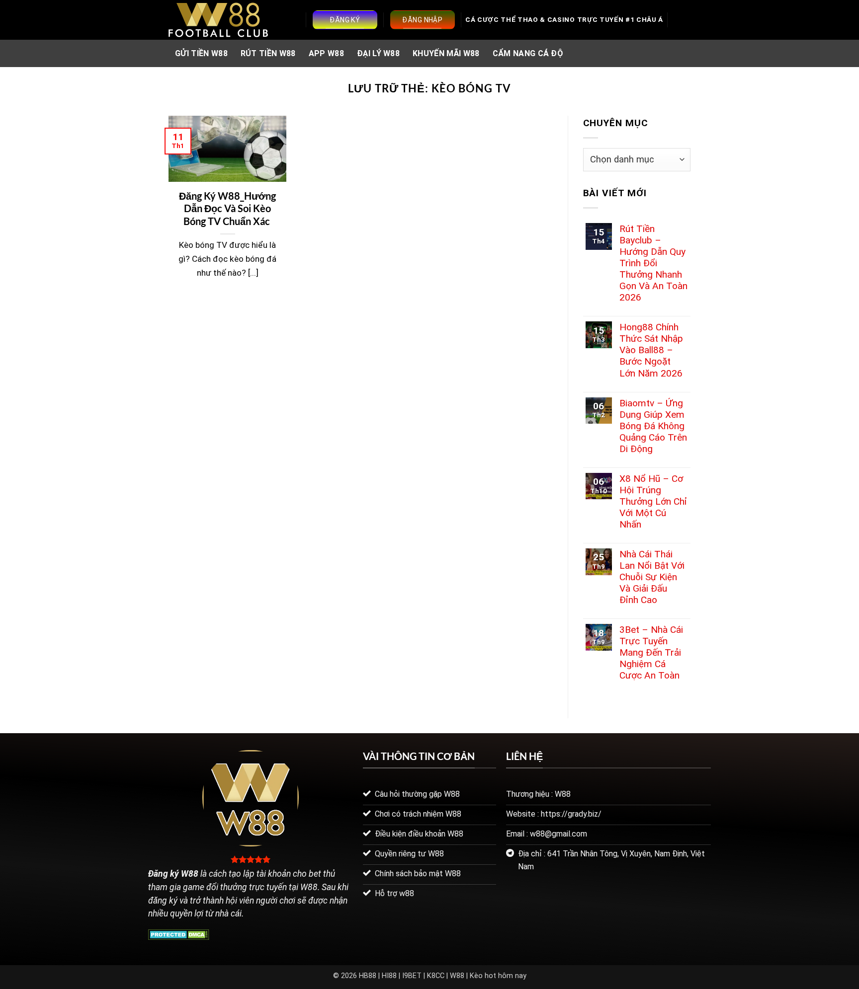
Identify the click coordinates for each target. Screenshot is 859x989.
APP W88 (326, 53)
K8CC (435, 976)
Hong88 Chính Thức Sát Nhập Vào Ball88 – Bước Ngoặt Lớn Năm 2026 (651, 350)
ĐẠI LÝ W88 (378, 53)
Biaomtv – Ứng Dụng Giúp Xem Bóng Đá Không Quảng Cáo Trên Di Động (653, 426)
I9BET (412, 976)
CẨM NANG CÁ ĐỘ (528, 53)
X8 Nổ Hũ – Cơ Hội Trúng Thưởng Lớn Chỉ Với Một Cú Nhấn (653, 501)
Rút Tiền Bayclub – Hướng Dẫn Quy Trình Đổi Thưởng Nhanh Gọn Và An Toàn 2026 (653, 263)
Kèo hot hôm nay (498, 976)
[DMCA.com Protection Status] (178, 934)
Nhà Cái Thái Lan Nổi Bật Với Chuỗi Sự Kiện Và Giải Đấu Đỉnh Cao (652, 577)
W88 (457, 976)
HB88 (367, 976)
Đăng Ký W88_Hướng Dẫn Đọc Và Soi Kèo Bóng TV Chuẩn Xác (227, 209)
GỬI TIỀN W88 (201, 53)
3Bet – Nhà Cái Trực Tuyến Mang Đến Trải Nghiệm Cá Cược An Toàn (651, 652)
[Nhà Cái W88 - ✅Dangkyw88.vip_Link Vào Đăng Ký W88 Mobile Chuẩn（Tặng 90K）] (218, 20)
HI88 (389, 976)
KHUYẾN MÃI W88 (446, 53)
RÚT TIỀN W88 (268, 53)
